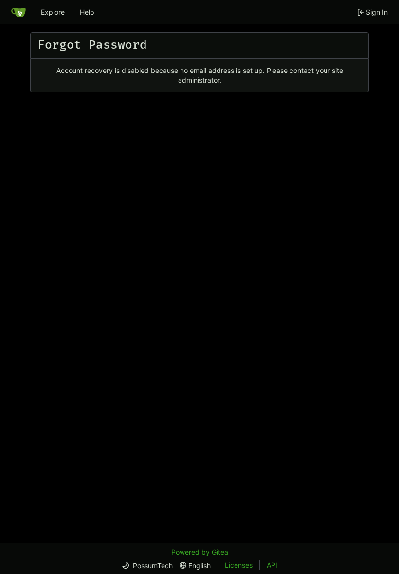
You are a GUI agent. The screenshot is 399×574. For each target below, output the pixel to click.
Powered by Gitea (199, 552)
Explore (53, 12)
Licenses (239, 565)
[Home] (18, 12)
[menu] (147, 565)
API (272, 565)
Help (87, 12)
